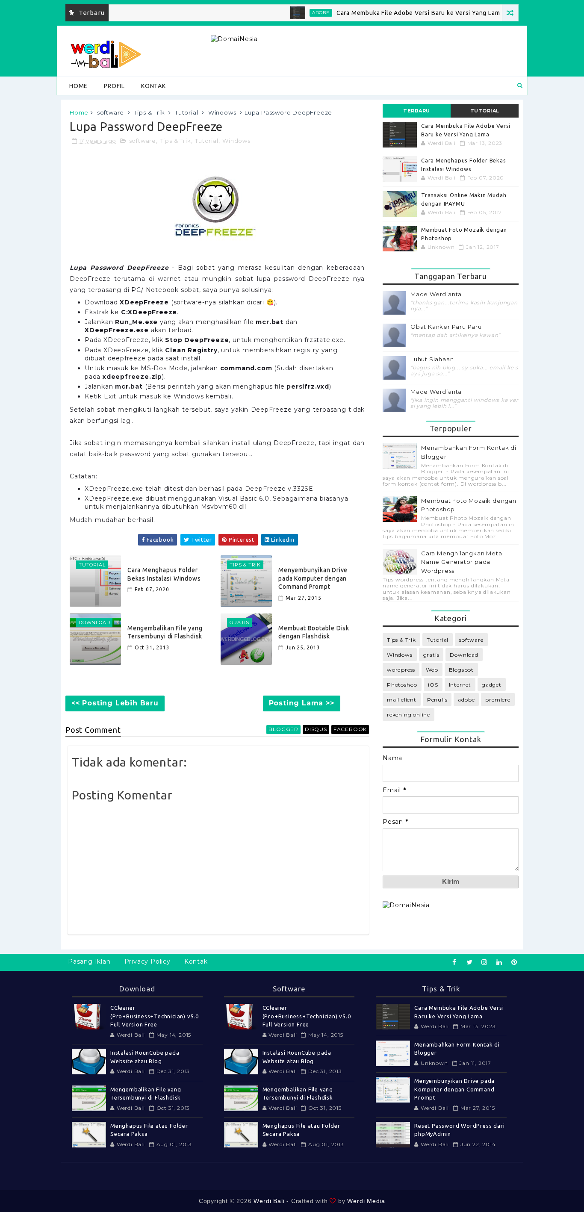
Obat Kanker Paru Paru (446, 327)
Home (78, 86)
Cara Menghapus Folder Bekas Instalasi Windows (164, 574)
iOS (433, 684)
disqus (316, 729)
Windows (222, 112)
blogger (283, 729)
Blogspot (461, 669)
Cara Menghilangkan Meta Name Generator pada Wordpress (461, 562)
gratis (431, 655)
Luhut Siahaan (432, 359)
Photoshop (402, 684)
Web (432, 669)
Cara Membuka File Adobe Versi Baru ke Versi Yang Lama (402, 12)
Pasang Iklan (89, 961)
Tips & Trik (149, 112)
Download (464, 655)
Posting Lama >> (301, 703)
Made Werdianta (436, 294)
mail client (401, 699)
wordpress (401, 669)
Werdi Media (366, 1200)
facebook (350, 729)
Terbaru (416, 111)
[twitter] (469, 962)
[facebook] (454, 962)
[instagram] (484, 962)
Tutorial (186, 112)
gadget (491, 684)
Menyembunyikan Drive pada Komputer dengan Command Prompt (313, 578)
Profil (114, 86)
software (110, 112)
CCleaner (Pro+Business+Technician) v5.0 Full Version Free (154, 1016)
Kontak (153, 86)
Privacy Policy (147, 961)
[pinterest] (514, 962)
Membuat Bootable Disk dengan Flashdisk (313, 632)
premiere (497, 699)
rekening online (408, 714)
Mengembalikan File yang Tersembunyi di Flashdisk (164, 632)
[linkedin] (499, 962)
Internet (460, 684)
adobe (304, 12)
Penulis (437, 699)
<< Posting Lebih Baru (115, 703)
